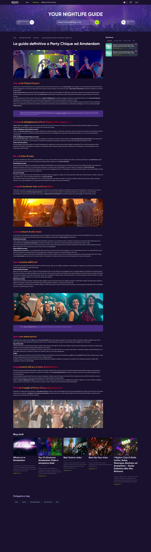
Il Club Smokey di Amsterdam (20, 241)
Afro (134, 40)
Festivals (109, 40)
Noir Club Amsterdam (42, 144)
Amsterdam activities (61, 113)
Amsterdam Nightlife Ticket (30, 326)
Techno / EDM (127, 40)
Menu (27, 2)
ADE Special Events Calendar (48, 2)
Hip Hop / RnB (117, 40)
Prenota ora (36, 2)
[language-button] (125, 2)
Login (136, 2)
